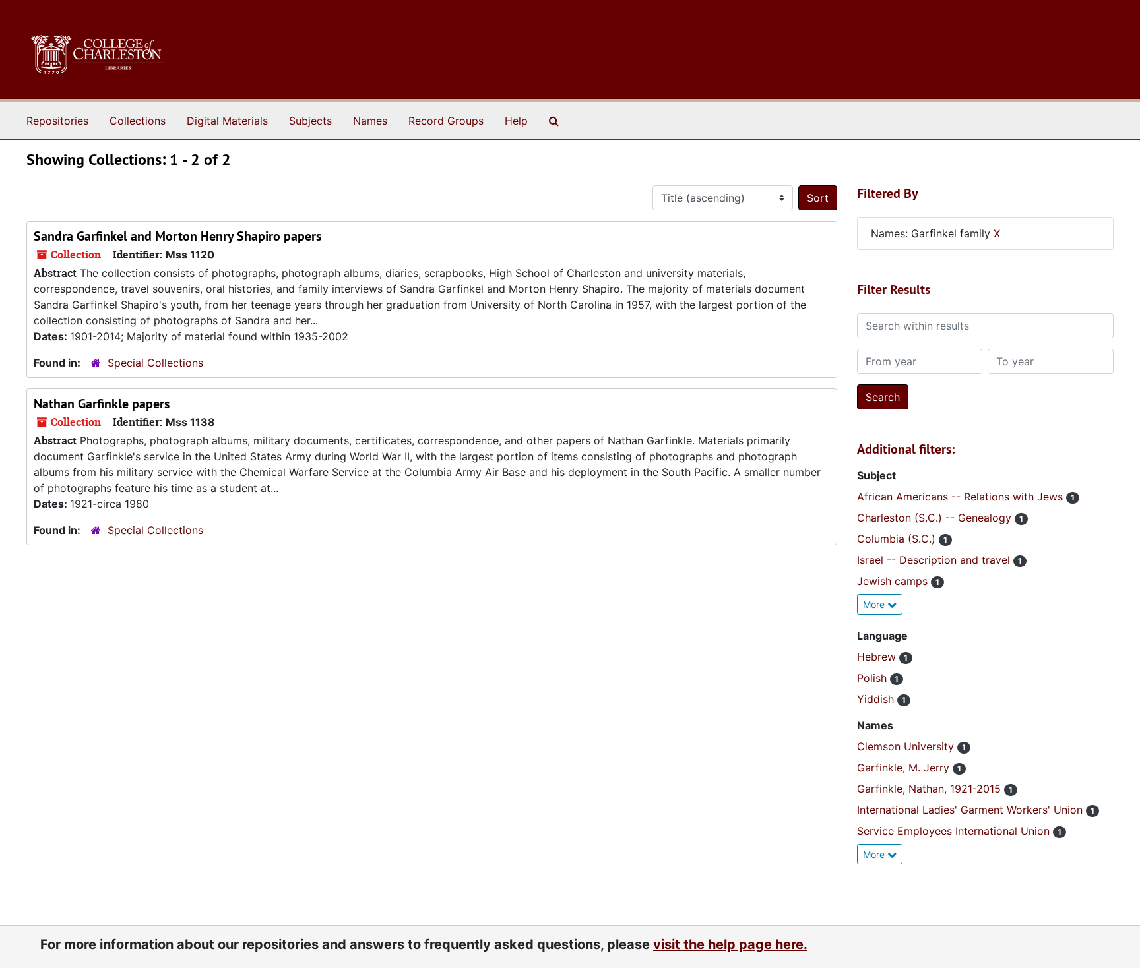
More (875, 604)
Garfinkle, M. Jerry (905, 767)
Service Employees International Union (955, 830)
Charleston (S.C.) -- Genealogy (936, 517)
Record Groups (446, 120)
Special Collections (155, 362)
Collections (138, 120)
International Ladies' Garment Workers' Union (971, 809)
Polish (873, 677)
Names (370, 120)
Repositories (57, 120)
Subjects (310, 120)
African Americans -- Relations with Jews (961, 496)
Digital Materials (227, 120)
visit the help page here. (730, 944)
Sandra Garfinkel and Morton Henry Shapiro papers (177, 236)
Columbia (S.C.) (898, 538)
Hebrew (878, 656)
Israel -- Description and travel (935, 559)
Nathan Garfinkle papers (102, 403)
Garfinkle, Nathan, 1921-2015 (930, 788)
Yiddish (877, 699)
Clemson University (907, 746)
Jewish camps (894, 581)
